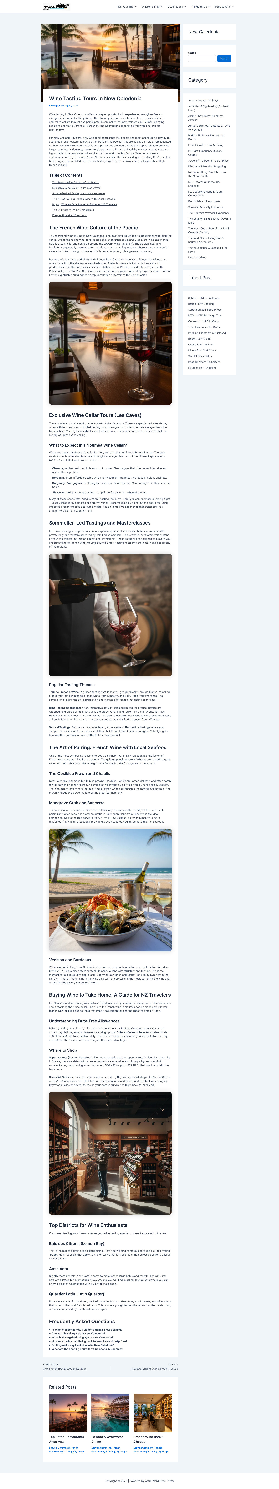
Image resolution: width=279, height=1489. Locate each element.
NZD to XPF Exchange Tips (204, 315)
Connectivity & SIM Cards (204, 321)
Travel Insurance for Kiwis (204, 327)
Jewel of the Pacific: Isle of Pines (208, 160)
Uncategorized (197, 257)
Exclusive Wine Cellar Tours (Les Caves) (76, 187)
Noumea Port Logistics (202, 367)
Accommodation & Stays (203, 100)
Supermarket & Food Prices (205, 309)
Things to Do (199, 6)
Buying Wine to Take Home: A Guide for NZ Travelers (84, 204)
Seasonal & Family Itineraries (205, 207)
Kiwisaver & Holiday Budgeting (207, 166)
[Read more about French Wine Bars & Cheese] (153, 1413)
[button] (135, 6)
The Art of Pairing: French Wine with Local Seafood (83, 198)
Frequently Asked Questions (69, 215)
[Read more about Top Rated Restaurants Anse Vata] (68, 1413)
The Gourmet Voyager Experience (209, 212)
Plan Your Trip (125, 6)
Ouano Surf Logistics (201, 344)
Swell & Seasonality (200, 356)
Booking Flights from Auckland (207, 332)
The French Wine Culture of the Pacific (75, 182)
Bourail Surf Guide (199, 338)
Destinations (175, 6)
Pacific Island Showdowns (204, 201)
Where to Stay (150, 6)
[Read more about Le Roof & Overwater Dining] (110, 1413)
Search (192, 52)
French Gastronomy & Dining (205, 145)
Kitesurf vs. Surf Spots (202, 350)
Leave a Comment (59, 1447)
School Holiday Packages (203, 298)
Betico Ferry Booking (201, 303)
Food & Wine (223, 6)
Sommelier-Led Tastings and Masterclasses (78, 193)
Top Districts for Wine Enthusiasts (73, 209)
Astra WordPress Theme (160, 1481)
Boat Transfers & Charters (204, 362)
